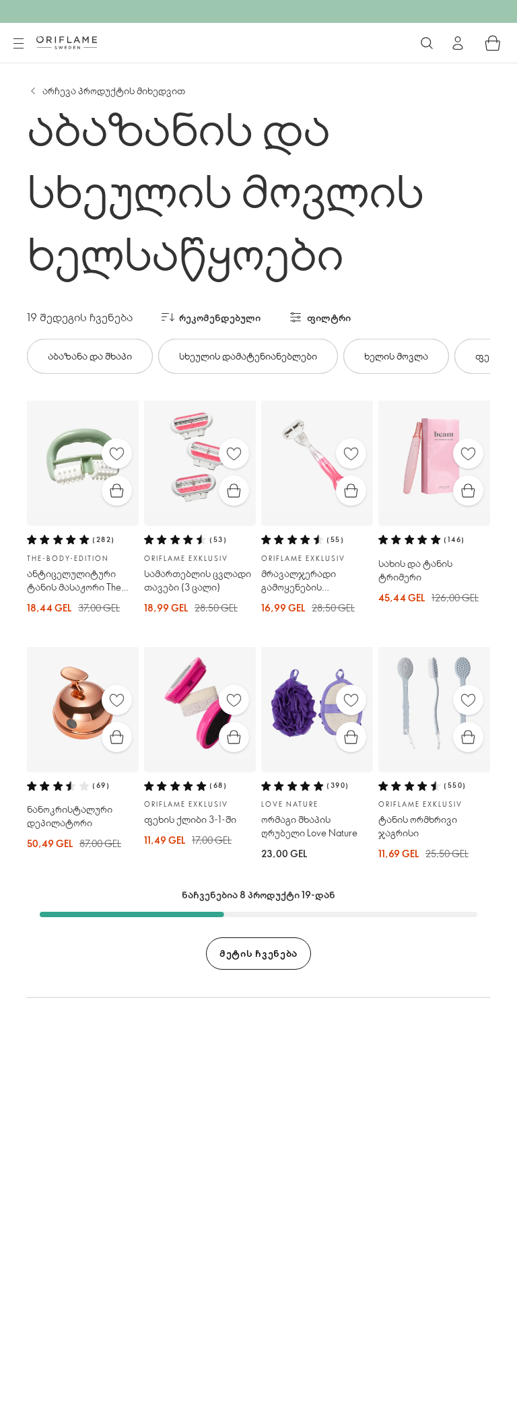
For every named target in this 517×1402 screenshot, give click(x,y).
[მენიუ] (18, 44)
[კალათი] (493, 43)
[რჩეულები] (117, 453)
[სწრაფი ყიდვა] (117, 490)
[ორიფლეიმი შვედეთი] (66, 42)
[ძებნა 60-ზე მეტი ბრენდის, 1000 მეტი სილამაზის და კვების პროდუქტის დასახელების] (427, 43)
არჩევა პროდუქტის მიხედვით (113, 90)
